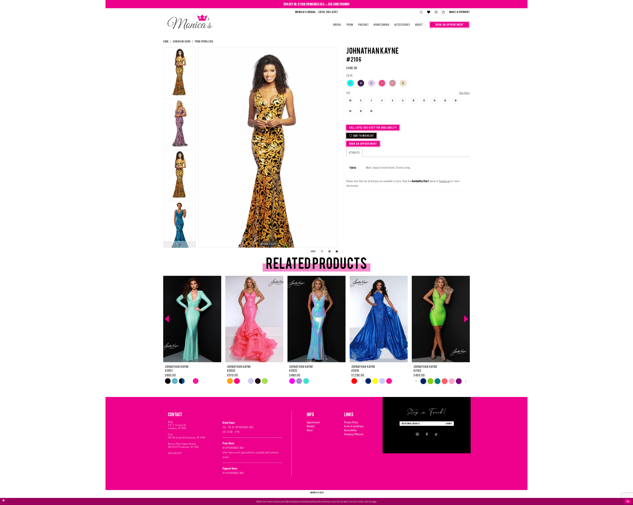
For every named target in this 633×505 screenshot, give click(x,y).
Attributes (354, 152)
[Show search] (421, 12)
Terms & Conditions (354, 426)
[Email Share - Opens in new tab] (337, 251)
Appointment (313, 422)
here (374, 501)
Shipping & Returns (353, 434)
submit (449, 423)
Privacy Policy (351, 422)
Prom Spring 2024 (204, 41)
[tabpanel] (179, 72)
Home (165, 41)
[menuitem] (316, 12)
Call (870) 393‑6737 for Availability (373, 127)
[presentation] (192, 319)
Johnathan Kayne (182, 41)
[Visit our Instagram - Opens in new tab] (417, 434)
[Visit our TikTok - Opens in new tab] (436, 434)
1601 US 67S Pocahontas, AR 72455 (183, 447)
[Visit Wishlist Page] (428, 12)
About (310, 430)
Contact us (444, 181)
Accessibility (350, 430)
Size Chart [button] (464, 93)
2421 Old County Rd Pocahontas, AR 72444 (186, 437)
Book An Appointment (363, 143)
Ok (628, 501)
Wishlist (311, 426)
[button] (436, 12)
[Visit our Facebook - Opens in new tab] (427, 434)
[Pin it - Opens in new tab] (329, 251)
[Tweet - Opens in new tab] (322, 251)
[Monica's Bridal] (189, 21)
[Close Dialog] (3, 501)
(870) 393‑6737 (175, 453)
